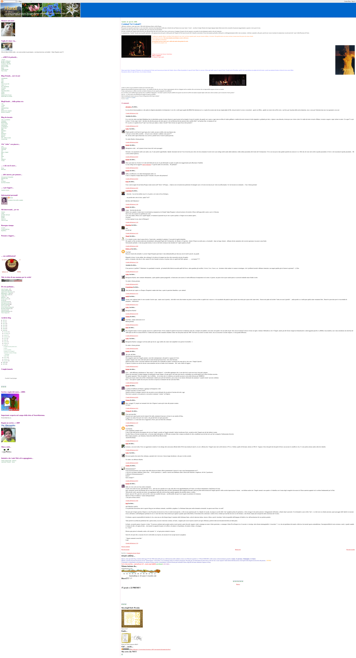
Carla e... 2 (3, 85)
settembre (6, 336)
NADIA (128, 466)
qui (10, 417)
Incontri (3, 300)
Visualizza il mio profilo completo (15, 200)
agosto (5, 338)
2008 (4, 362)
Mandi (10, 8)
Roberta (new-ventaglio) (6, 110)
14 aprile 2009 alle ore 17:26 (132, 262)
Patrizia (2, 93)
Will (2, 180)
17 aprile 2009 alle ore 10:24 (132, 408)
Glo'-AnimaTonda (5, 86)
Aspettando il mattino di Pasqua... (10, 352)
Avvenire (3, 228)
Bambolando (4, 122)
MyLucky (3, 135)
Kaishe (128, 145)
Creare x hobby (4, 124)
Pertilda (3, 217)
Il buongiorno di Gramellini (7, 177)
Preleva (238, 584)
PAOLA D (128, 249)
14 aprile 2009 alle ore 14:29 (132, 233)
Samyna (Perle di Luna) (6, 95)
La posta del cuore (5, 301)
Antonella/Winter (5, 108)
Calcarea (3, 212)
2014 (4, 322)
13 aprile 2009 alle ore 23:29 (132, 126)
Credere (127, 98)
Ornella (2, 92)
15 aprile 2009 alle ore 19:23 (132, 304)
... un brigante (6, 354)
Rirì (2, 155)
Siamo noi (3, 219)
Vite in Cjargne (4, 312)
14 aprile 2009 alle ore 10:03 (132, 188)
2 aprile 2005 (6, 355)
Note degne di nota (5, 303)
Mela (2, 132)
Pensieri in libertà (5, 304)
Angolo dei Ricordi (5, 290)
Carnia (2, 213)
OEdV (2, 109)
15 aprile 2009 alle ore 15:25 (132, 293)
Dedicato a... (4, 297)
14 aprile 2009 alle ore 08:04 (132, 142)
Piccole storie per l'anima (6, 307)
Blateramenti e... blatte (6, 293)
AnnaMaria (3, 121)
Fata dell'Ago (4, 125)
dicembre (6, 331)
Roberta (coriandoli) (5, 112)
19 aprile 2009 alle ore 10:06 (132, 500)
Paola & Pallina (4, 65)
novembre (6, 333)
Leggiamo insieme (5, 190)
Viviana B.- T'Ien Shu (6, 63)
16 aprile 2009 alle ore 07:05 (132, 313)
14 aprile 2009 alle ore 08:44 (132, 178)
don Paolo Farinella (5, 182)
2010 (4, 328)
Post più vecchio (350, 549)
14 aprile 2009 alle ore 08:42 (132, 167)
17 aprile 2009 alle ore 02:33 (132, 335)
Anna (2, 79)
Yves (127, 426)
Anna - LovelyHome (5, 119)
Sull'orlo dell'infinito (5, 311)
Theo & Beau (4, 70)
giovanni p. (129, 107)
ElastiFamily (4, 148)
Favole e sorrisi (4, 298)
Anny (2, 81)
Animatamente (4, 78)
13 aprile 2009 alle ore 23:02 (132, 113)
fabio (127, 327)
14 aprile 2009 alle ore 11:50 (132, 222)
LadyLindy (3, 149)
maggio (6, 343)
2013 (4, 323)
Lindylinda (129, 191)
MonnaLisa (3, 133)
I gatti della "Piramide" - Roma (8, 462)
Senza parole (4, 310)
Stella (2, 156)
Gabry (127, 129)
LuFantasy (3, 88)
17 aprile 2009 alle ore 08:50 (132, 397)
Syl (2, 157)
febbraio (6, 359)
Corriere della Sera (5, 229)
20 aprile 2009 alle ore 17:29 (132, 543)
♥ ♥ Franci (3, 169)
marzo (5, 357)
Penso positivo (4, 305)
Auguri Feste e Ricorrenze (7, 292)
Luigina (3, 89)
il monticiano (129, 287)
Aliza (2, 146)
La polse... (6, 348)
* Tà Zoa (3, 59)
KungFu (3, 216)
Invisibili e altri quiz (5, 214)
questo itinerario (146, 164)
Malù (2, 129)
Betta (2, 82)
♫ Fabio (3, 105)
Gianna (128, 316)
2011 (4, 327)
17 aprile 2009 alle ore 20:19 (132, 450)
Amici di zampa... (5, 289)
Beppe (2, 68)
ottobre (5, 335)
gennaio (6, 360)
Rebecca (3, 136)
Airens (2, 106)
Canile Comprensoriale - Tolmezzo (8, 460)
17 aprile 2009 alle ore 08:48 (132, 382)
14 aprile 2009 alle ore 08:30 (132, 156)
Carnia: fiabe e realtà (5, 294)
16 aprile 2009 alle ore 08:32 (132, 324)
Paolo (127, 182)
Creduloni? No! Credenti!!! (9, 351)
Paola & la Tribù (4, 66)
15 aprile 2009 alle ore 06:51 (132, 284)
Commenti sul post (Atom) (133, 553)
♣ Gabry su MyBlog (5, 62)
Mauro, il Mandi (4, 152)
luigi (127, 503)
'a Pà (2, 104)
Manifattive (3, 130)
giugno (5, 341)
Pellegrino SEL (4, 178)
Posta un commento (125, 546)
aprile (5, 345)
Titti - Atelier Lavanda (6, 137)
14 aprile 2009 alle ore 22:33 (132, 271)
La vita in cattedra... (8, 349)
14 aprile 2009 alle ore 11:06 (132, 204)
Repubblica (3, 230)
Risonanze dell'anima (5, 308)
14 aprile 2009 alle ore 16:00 (132, 246)
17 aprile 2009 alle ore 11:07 (132, 422)
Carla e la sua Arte (5, 84)
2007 (4, 364)
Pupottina (128, 225)
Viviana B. (129, 411)
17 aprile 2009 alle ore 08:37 (132, 366)
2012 (4, 325)
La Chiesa (3, 181)
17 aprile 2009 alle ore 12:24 (132, 440)
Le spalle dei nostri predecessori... (10, 346)
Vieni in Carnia (4, 220)
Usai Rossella (4, 139)
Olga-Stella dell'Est (5, 90)
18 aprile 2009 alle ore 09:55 (132, 480)
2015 (4, 320)
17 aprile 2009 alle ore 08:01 (132, 348)
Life (2, 151)
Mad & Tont (3, 128)
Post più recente (125, 549)
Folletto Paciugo (4, 69)
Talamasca (3, 159)
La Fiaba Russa (4, 126)
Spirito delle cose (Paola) (6, 96)
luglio (5, 340)
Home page (238, 549)
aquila (127, 296)
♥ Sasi (2, 168)
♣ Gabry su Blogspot (5, 61)
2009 (4, 330)
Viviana (3, 160)
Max (2, 153)
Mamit (128, 236)
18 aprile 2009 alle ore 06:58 (132, 463)
